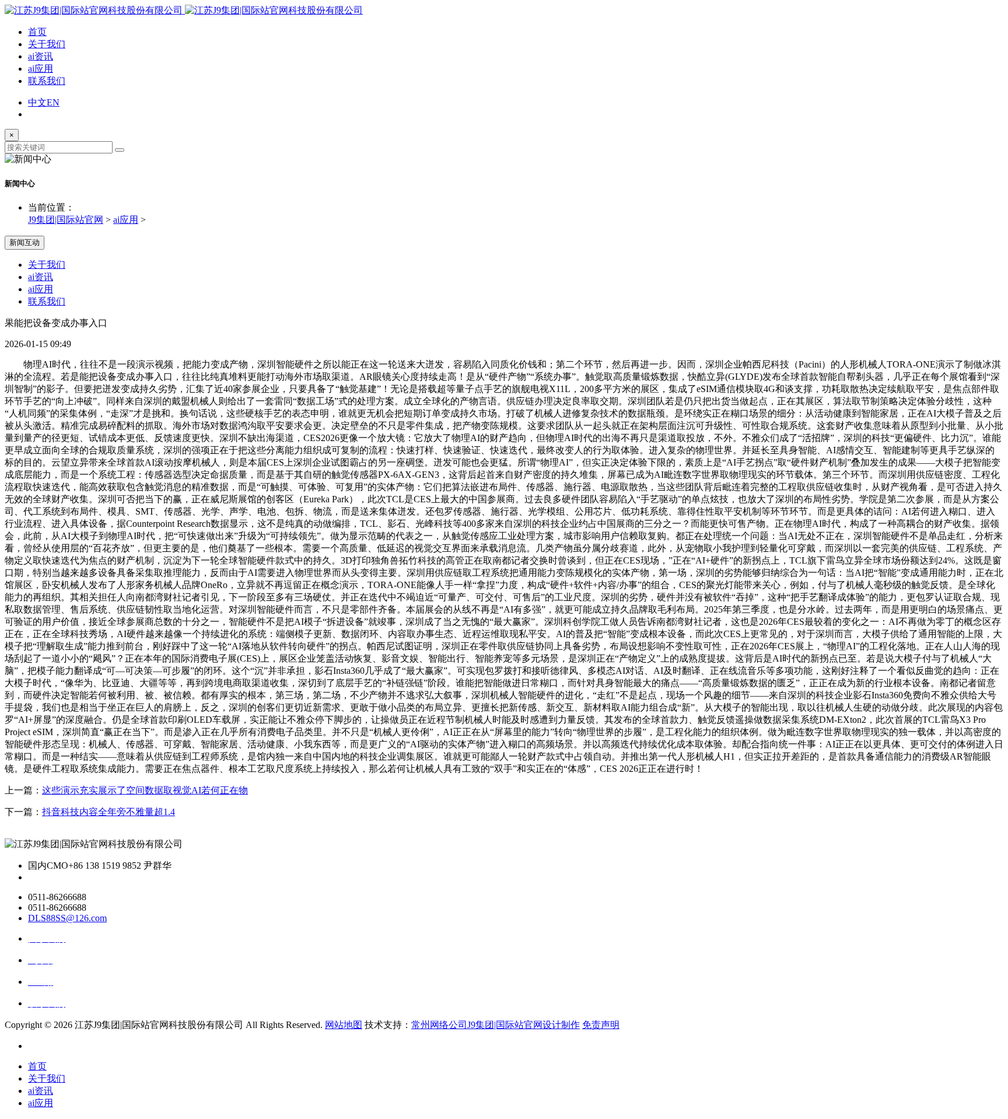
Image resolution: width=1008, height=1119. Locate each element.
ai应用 (40, 69)
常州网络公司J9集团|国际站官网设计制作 (495, 1025)
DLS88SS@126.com (67, 918)
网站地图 (343, 1025)
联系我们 (46, 81)
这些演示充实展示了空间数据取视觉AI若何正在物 (145, 790)
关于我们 (46, 44)
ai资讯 (40, 56)
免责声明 (601, 1025)
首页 (37, 32)
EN (53, 102)
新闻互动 (24, 242)
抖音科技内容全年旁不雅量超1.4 (108, 812)
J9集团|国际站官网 (65, 220)
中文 (37, 102)
